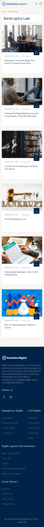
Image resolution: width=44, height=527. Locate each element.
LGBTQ (5, 463)
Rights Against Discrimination (18, 446)
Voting (31, 438)
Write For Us (8, 499)
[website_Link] (4, 397)
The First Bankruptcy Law (15, 219)
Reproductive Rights (11, 473)
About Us (6, 489)
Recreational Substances (13, 468)
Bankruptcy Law (11, 56)
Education (32, 418)
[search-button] (36, 3)
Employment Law (10, 423)
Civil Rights (34, 410)
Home (4, 11)
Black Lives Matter (11, 453)
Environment (33, 428)
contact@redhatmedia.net (12, 382)
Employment (33, 423)
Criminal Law (8, 433)
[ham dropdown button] (40, 3)
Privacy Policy (8, 504)
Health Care (33, 433)
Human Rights (8, 428)
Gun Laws (6, 458)
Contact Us (7, 494)
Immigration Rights (12, 410)
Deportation (7, 418)
